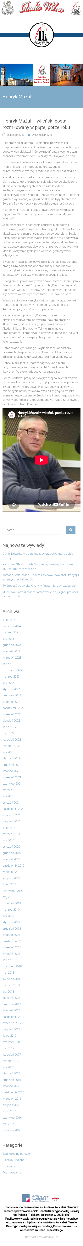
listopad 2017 (11, 1010)
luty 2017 (8, 1067)
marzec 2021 (11, 790)
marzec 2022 (11, 746)
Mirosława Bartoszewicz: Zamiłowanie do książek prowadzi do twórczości (41, 594)
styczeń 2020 (11, 846)
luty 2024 (8, 639)
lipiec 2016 (9, 1111)
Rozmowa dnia (12, 1172)
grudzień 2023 (12, 645)
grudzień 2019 (12, 853)
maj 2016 (8, 1124)
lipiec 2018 (9, 960)
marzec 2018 (11, 985)
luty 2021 (8, 796)
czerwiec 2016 (12, 1117)
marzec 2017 (11, 1061)
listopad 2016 (11, 1086)
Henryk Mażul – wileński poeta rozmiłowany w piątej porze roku (36, 124)
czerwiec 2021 (12, 783)
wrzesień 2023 (12, 657)
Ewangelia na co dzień (17, 1153)
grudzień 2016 (12, 1080)
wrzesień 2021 (12, 777)
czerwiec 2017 (12, 1042)
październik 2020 (13, 809)
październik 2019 (13, 865)
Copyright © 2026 (35, 1237)
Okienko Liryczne (42, 134)
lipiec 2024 (9, 620)
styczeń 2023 (11, 689)
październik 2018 (13, 941)
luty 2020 (8, 840)
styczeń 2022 (11, 758)
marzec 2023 (11, 676)
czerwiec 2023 (12, 670)
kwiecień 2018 (12, 979)
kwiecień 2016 (12, 1130)
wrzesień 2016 (12, 1098)
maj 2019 (8, 897)
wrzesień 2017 (12, 1023)
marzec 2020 (11, 834)
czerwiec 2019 (12, 891)
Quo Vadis (9, 1166)
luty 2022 (8, 752)
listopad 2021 (11, 771)
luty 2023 (8, 683)
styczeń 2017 (11, 1073)
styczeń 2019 (11, 922)
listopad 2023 (11, 651)
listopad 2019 (11, 859)
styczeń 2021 (11, 802)
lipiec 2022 (9, 727)
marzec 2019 (11, 909)
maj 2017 (8, 1048)
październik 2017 (13, 1017)
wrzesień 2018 (12, 947)
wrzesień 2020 (12, 815)
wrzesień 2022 (12, 714)
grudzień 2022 (12, 695)
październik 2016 (13, 1092)
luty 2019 (8, 916)
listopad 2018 (11, 935)
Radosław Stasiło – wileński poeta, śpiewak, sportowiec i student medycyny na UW (40, 567)
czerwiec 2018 (12, 966)
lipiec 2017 (9, 1035)
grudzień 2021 (12, 765)
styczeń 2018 (11, 998)
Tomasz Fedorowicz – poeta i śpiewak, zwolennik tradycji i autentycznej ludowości (41, 577)
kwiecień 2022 (12, 739)
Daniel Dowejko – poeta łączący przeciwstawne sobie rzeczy (38, 556)
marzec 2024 (11, 632)
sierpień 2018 (11, 954)
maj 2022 (8, 733)
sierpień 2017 (11, 1029)
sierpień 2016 (11, 1105)
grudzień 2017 (12, 1004)
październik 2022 (13, 708)
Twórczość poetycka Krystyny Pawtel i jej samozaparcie (39, 585)
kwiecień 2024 (12, 626)
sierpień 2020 (11, 821)
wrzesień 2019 (12, 872)
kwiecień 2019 (12, 903)
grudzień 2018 (12, 928)
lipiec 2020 (9, 828)
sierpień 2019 (11, 878)
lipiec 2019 (9, 884)
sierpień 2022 (11, 720)
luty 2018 (8, 991)
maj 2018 (8, 972)
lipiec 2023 (9, 664)
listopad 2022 (11, 702)
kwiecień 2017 (12, 1054)
